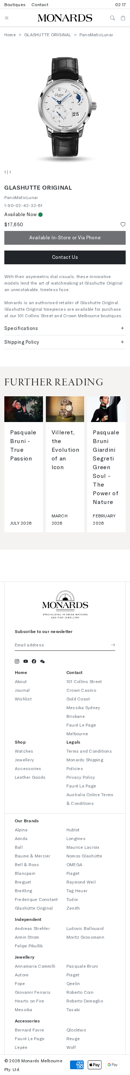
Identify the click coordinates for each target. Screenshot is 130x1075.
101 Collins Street (84, 681)
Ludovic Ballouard (85, 928)
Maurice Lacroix (83, 846)
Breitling (23, 890)
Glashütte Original (34, 907)
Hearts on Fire (29, 1000)
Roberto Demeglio (84, 1000)
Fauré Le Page (29, 1038)
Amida (21, 838)
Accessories (28, 768)
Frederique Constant (36, 899)
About (21, 681)
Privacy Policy (80, 777)
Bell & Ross (27, 864)
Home (10, 34)
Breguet (23, 881)
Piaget (72, 873)
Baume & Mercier (33, 855)
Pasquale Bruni (82, 965)
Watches (24, 750)
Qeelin (73, 983)
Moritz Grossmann (85, 936)
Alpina (21, 829)
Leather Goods (30, 777)
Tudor (72, 899)
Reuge (73, 1038)
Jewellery (24, 759)
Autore (22, 974)
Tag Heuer (76, 890)
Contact (39, 4)
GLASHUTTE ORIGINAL (47, 34)
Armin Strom (27, 936)
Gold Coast (78, 698)
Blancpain (25, 873)
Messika (23, 1009)
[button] (65, 257)
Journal (22, 689)
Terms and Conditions (89, 750)
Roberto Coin (80, 992)
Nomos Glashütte (84, 855)
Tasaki (73, 1009)
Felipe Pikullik (29, 945)
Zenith (73, 907)
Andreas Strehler (32, 928)
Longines (76, 838)
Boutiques (15, 4)
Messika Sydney (83, 707)
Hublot (72, 829)
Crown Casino (81, 689)
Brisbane (75, 716)
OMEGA (74, 864)
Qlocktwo (76, 1029)
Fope (20, 983)
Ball (19, 846)
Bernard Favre (29, 1029)
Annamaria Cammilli (35, 965)
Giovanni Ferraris (33, 992)
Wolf (71, 1047)
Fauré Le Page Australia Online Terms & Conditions (89, 794)
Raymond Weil (81, 881)
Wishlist (23, 698)
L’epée (21, 1047)
